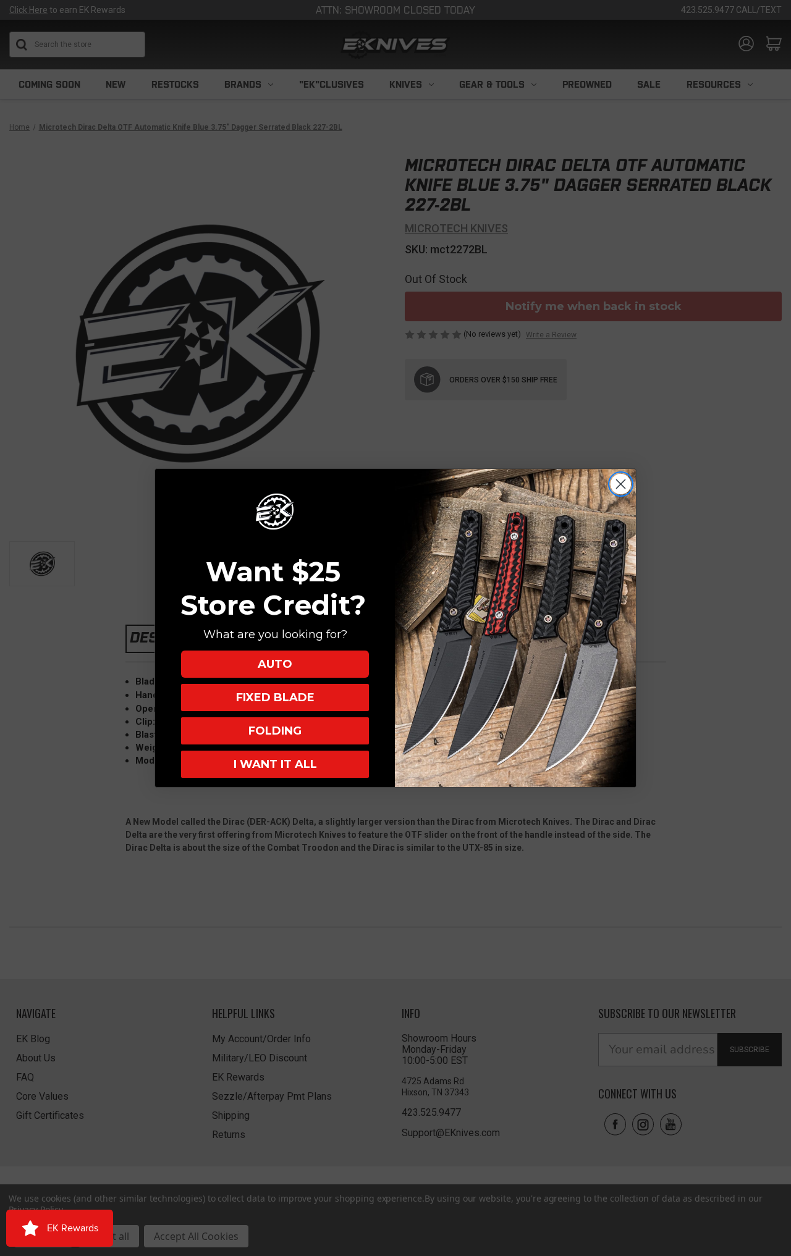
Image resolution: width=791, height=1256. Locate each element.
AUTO (275, 664)
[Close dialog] (621, 484)
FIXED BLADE (275, 697)
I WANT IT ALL (275, 764)
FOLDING (275, 731)
